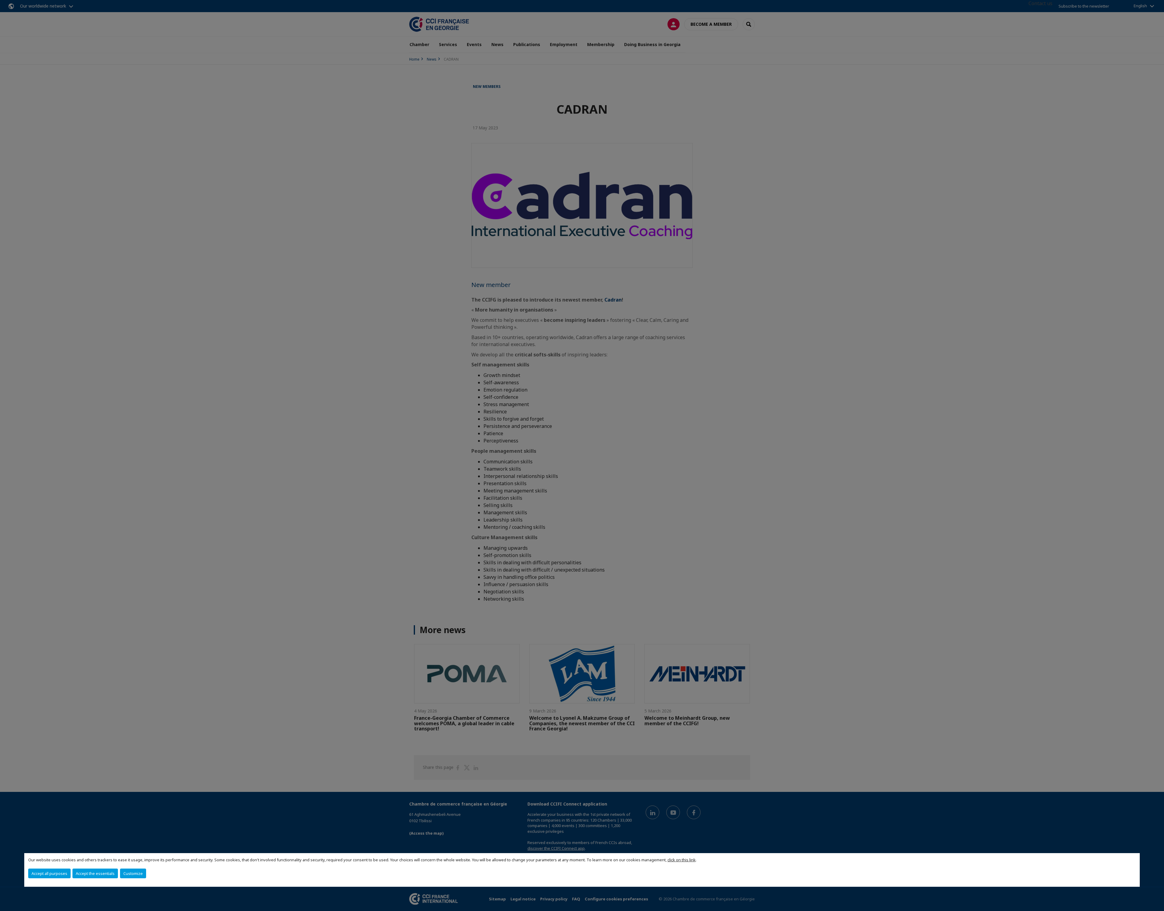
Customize (133, 873)
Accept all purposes (49, 873)
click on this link (681, 860)
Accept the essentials (95, 873)
